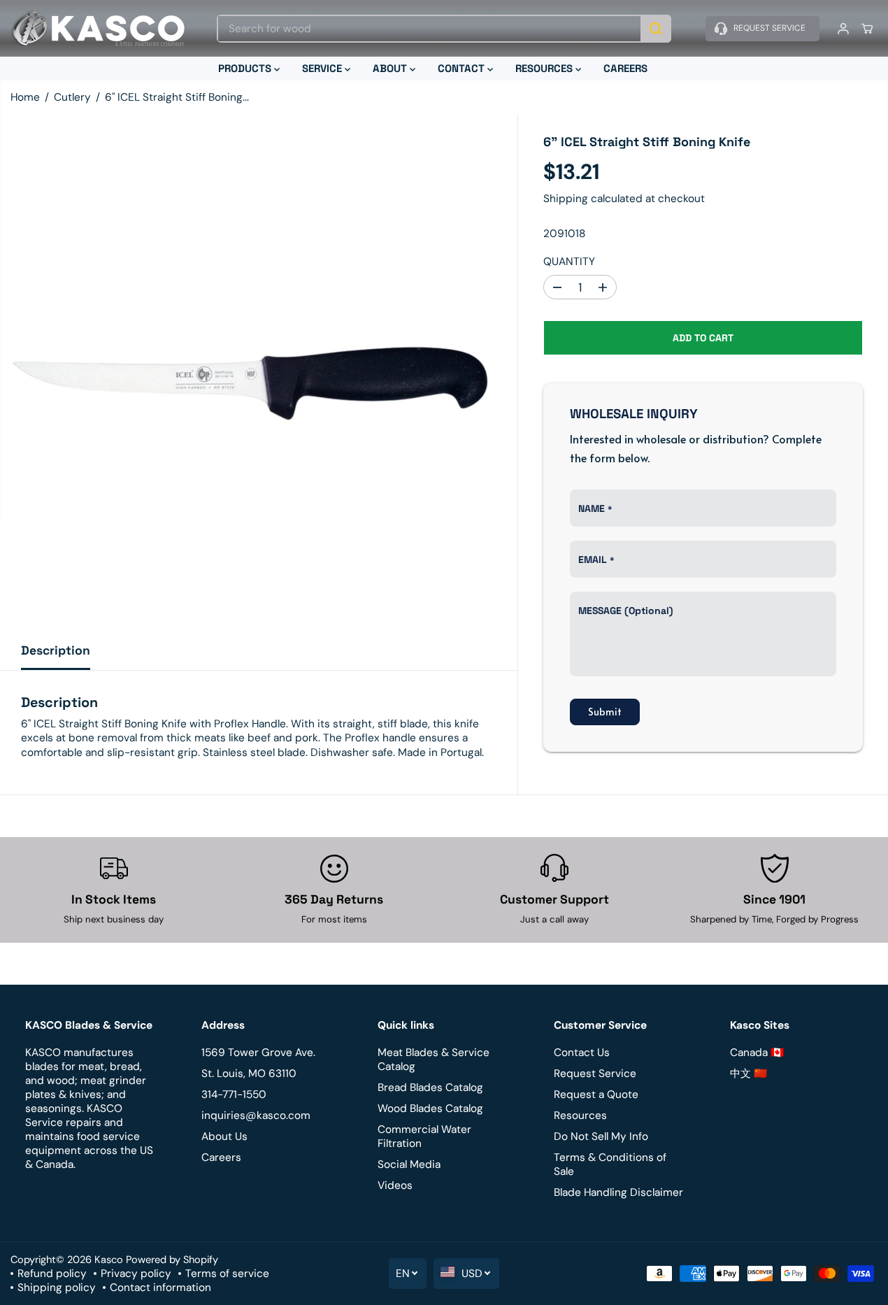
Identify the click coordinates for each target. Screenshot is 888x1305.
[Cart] (867, 28)
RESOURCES (545, 68)
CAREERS (625, 68)
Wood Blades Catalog (430, 1108)
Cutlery (72, 97)
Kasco (108, 1260)
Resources (580, 1115)
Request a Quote (596, 1094)
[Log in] (843, 28)
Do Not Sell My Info (601, 1136)
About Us (224, 1136)
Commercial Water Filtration (424, 1136)
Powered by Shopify (172, 1260)
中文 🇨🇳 (748, 1074)
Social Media (409, 1164)
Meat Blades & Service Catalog (433, 1060)
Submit (605, 711)
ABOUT (391, 68)
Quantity (569, 262)
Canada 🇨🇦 (757, 1053)
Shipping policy (56, 1288)
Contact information (160, 1288)
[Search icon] (655, 29)
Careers (221, 1157)
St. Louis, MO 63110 (248, 1074)
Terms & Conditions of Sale (610, 1164)
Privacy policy (136, 1274)
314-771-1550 (233, 1094)
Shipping (565, 199)
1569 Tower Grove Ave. (258, 1053)
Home (25, 97)
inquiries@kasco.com (255, 1115)
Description (55, 650)
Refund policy (52, 1274)
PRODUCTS (246, 68)
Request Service (595, 1074)
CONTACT (462, 68)
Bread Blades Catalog (430, 1087)
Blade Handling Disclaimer (618, 1192)
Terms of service (227, 1274)
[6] (258, 373)
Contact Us (582, 1053)
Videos (395, 1185)
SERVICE (323, 68)
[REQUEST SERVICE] (762, 28)
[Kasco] (97, 28)
